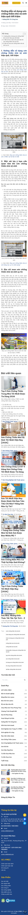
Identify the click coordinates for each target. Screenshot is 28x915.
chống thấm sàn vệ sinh (11, 646)
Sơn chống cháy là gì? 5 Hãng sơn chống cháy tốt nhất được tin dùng (13, 469)
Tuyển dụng (4, 760)
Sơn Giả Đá (4, 746)
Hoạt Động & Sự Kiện (7, 718)
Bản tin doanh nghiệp (7, 693)
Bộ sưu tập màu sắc (7, 704)
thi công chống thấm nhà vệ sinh (14, 665)
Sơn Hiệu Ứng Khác (7, 750)
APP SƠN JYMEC (6, 690)
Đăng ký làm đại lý (16, 2)
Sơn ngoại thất (5, 883)
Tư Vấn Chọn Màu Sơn (8, 753)
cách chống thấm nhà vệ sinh (13, 631)
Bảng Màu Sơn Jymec (7, 697)
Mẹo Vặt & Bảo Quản (7, 736)
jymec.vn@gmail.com (7, 831)
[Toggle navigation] (26, 3)
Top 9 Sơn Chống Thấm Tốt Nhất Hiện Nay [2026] (12, 589)
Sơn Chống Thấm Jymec (10, 421)
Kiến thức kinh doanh (7, 725)
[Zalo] (25, 823)
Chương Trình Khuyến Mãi (9, 711)
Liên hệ (3, 870)
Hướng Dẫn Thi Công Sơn (10, 19)
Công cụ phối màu (6, 894)
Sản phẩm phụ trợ (6, 892)
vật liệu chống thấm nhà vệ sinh (13, 669)
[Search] (23, 2)
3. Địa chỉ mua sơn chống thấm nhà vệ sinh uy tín (13, 44)
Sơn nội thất (4, 881)
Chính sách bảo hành (7, 863)
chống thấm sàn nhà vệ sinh (12, 643)
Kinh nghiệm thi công (7, 732)
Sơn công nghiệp (6, 890)
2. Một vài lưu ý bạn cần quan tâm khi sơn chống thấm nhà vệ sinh (13, 40)
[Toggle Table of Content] (23, 34)
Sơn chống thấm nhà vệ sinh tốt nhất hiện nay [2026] (12, 440)
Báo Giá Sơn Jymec (7, 700)
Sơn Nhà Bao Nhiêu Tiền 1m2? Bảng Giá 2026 (18, 787)
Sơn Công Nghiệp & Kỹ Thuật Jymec (13, 480)
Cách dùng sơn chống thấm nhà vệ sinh (15, 634)
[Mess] (25, 819)
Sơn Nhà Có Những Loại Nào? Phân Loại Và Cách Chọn (18, 779)
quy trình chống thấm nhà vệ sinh (14, 655)
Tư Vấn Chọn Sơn (7, 514)
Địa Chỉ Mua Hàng (6, 715)
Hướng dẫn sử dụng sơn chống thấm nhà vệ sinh (14, 51)
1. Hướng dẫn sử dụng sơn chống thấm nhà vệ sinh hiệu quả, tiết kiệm (13, 37)
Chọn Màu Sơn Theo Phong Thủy (11, 708)
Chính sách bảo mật (7, 866)
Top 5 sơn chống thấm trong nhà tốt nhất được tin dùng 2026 (13, 394)
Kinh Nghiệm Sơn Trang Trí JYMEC (11, 729)
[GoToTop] (25, 912)
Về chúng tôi (5, 868)
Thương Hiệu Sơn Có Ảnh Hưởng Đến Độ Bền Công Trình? (18, 770)
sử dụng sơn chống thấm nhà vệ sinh (15, 662)
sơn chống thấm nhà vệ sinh (12, 658)
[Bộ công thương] (10, 901)
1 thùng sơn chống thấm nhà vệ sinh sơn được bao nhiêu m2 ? (13, 533)
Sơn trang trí (5, 888)
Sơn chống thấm (6, 885)
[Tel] (25, 815)
